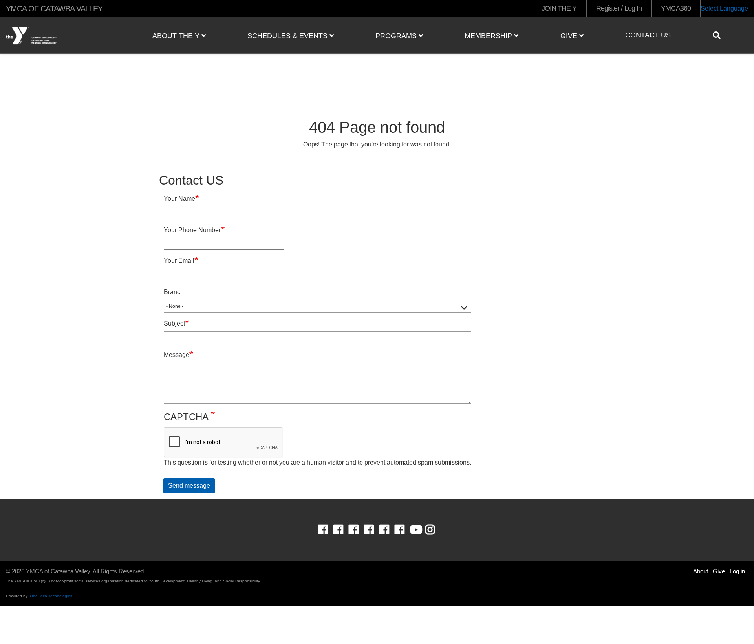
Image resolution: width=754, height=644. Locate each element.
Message (176, 354)
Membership (489, 36)
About (700, 571)
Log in (737, 571)
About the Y (176, 36)
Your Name (179, 198)
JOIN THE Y (559, 8)
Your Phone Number (192, 230)
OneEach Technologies (51, 596)
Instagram (435, 529)
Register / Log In (619, 8)
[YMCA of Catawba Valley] (63, 36)
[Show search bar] (719, 35)
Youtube (415, 529)
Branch (174, 292)
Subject (174, 323)
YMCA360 (676, 8)
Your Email (179, 260)
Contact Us (648, 35)
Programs (397, 36)
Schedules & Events (288, 36)
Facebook (328, 529)
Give (569, 36)
